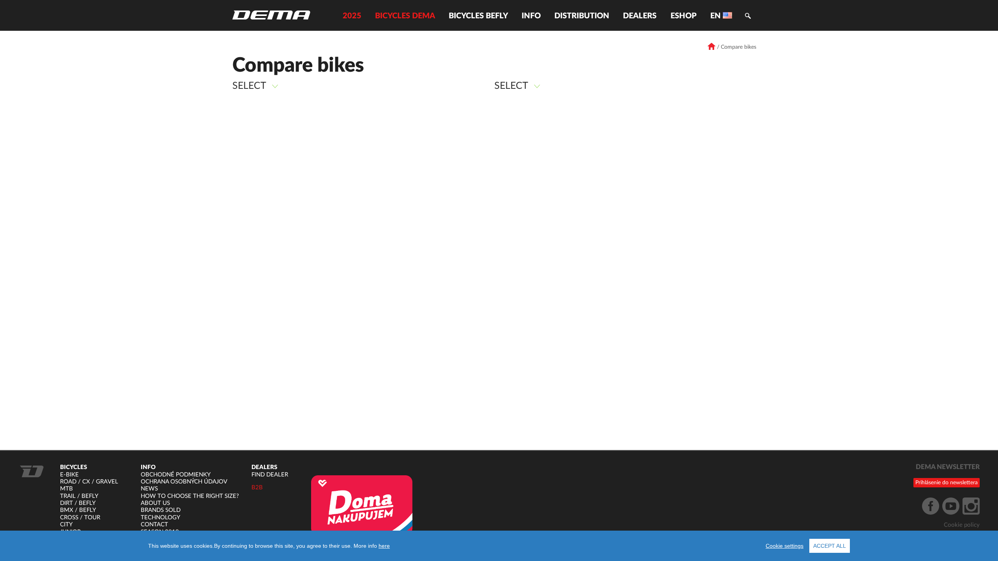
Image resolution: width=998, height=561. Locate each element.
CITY (66, 524)
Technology (160, 517)
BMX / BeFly (78, 510)
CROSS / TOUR (80, 517)
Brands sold (160, 510)
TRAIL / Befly (79, 496)
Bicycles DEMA (405, 16)
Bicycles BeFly (478, 16)
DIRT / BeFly (78, 503)
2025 (352, 16)
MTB (66, 489)
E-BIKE (69, 475)
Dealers (639, 16)
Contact (154, 524)
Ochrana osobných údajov (184, 482)
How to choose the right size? (190, 496)
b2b (257, 487)
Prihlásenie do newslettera (946, 482)
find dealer (269, 475)
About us (155, 503)
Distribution (581, 16)
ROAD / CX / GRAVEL (89, 482)
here (384, 546)
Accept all (829, 546)
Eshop (684, 16)
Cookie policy (962, 525)
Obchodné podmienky (176, 475)
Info (531, 16)
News (149, 489)
